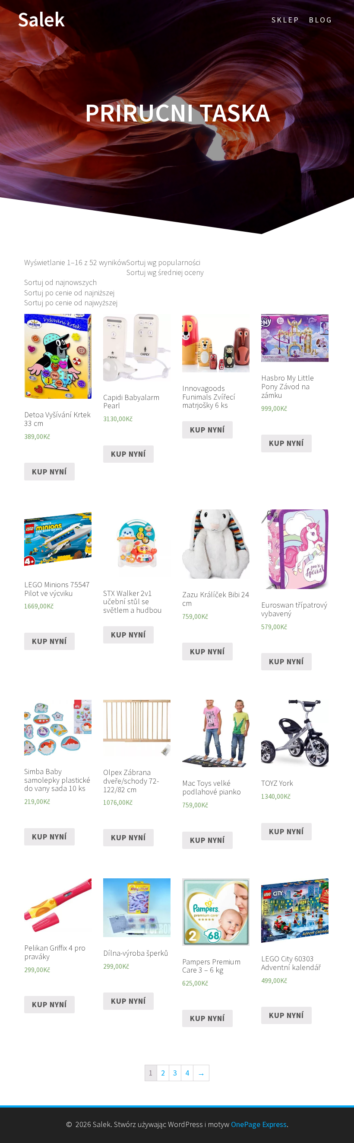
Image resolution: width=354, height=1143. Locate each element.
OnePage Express (259, 1124)
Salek (41, 20)
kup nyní (49, 472)
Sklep (286, 20)
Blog (320, 20)
